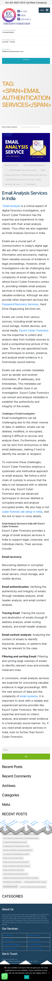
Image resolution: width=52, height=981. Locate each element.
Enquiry (26, 59)
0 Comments (30, 184)
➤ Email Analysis (8, 940)
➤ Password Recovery (10, 948)
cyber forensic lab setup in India (22, 511)
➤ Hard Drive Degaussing (11, 944)
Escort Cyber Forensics (33, 330)
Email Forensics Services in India (20, 179)
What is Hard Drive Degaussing (33, 887)
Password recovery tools (35, 882)
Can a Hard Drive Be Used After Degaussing (20, 834)
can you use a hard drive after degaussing (20, 838)
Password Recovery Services (20, 304)
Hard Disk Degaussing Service (15, 874)
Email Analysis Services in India (22, 170)
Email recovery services (13, 870)
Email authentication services (34, 175)
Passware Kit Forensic (12, 882)
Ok (26, 977)
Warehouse (10, 886)
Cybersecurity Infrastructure (16, 846)
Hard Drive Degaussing (33, 823)
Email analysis (11, 206)
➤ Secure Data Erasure (35, 948)
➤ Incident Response (34, 944)
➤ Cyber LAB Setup (34, 940)
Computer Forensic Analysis (15, 842)
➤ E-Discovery (8, 935)
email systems (29, 696)
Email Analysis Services (13, 858)
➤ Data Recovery (33, 935)
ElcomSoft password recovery (16, 854)
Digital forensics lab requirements (17, 850)
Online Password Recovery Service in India (20, 878)
